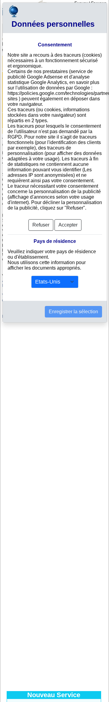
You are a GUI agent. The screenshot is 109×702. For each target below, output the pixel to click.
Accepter (68, 224)
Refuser (40, 224)
